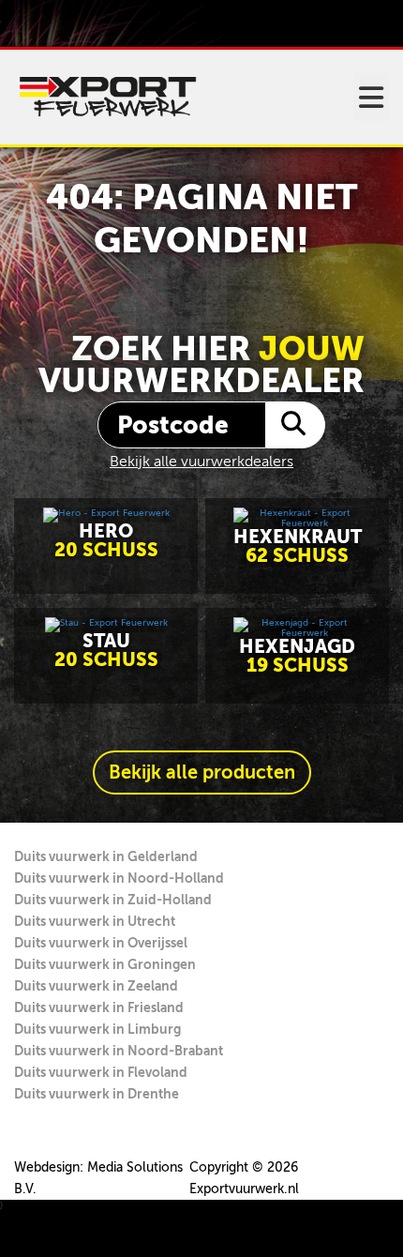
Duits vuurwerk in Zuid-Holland (113, 899)
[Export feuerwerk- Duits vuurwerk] (108, 97)
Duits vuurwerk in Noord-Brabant (118, 1050)
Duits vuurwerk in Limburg (97, 1029)
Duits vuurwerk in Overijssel (100, 942)
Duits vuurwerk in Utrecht (94, 921)
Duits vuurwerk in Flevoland (100, 1072)
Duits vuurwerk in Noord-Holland (119, 878)
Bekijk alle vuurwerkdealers (201, 461)
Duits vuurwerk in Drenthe (96, 1093)
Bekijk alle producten (202, 772)
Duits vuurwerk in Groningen (105, 964)
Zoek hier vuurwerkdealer (201, 365)
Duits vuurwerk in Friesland (99, 1007)
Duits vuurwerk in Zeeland (96, 985)
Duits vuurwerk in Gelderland (106, 856)
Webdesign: (48, 1167)
